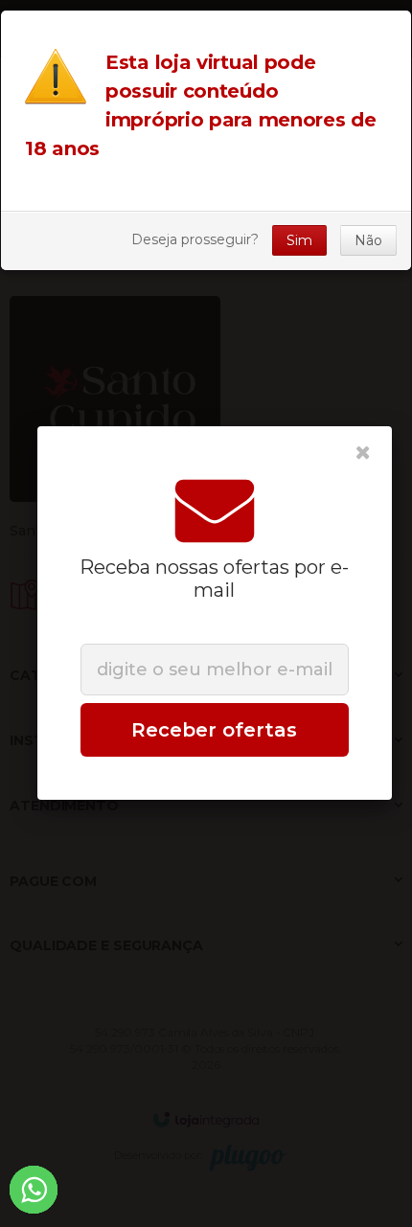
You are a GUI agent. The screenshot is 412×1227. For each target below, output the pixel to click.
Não (368, 240)
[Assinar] (214, 730)
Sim (299, 240)
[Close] (363, 453)
